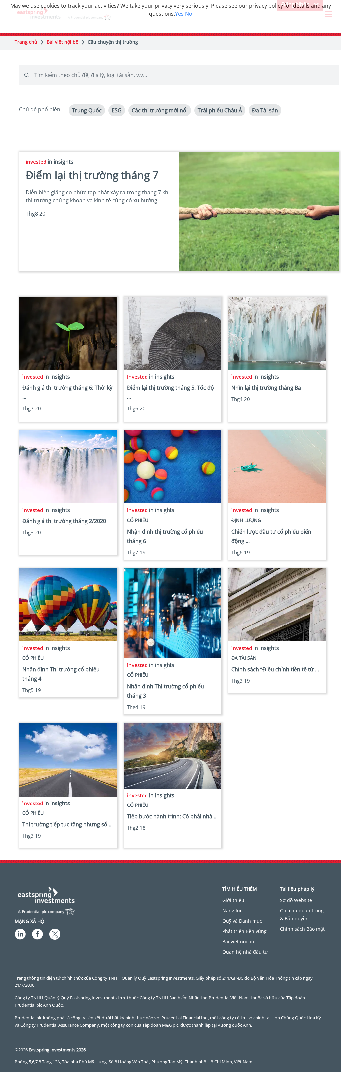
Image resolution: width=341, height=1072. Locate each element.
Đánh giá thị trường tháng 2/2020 (64, 521)
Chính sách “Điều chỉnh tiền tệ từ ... (275, 669)
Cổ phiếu (137, 520)
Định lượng (246, 520)
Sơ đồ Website (296, 900)
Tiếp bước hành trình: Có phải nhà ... (172, 816)
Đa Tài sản (265, 110)
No (188, 13)
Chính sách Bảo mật (302, 929)
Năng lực (232, 910)
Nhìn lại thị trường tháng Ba (266, 387)
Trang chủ (26, 42)
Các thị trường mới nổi (160, 110)
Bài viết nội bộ (62, 42)
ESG (117, 110)
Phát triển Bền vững (244, 931)
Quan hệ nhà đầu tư (245, 952)
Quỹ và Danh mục (242, 921)
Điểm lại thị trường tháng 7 (92, 175)
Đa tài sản (244, 658)
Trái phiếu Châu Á (220, 110)
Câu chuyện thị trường (113, 42)
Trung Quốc (87, 110)
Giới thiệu (233, 900)
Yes (179, 13)
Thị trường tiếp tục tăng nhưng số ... (67, 824)
